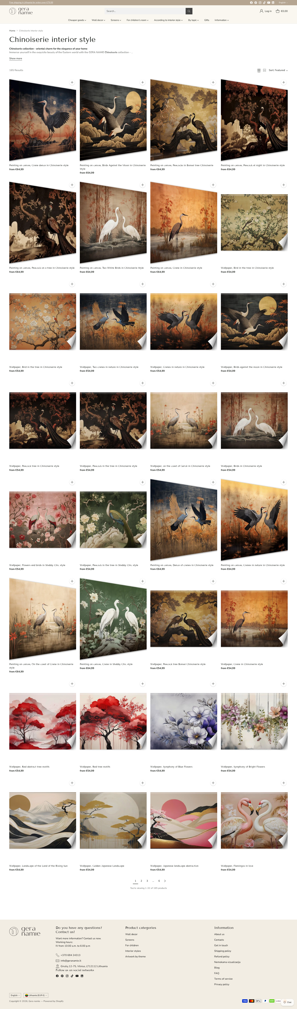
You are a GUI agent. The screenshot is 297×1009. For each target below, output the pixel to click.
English (282, 2)
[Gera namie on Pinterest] (255, 3)
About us (219, 934)
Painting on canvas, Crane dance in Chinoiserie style (39, 165)
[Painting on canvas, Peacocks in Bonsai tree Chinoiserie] (183, 120)
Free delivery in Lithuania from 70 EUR (26, 2)
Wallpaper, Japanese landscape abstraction (174, 866)
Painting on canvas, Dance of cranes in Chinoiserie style (181, 565)
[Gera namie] (20, 11)
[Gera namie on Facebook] (251, 3)
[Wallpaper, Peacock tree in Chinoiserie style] (42, 421)
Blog (217, 967)
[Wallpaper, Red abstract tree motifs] (42, 721)
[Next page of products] (164, 881)
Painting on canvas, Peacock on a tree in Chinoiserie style (42, 268)
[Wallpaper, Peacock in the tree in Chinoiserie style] (113, 421)
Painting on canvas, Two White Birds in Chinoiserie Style (112, 268)
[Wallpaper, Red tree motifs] (113, 721)
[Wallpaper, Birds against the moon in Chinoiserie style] (254, 322)
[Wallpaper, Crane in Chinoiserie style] (254, 619)
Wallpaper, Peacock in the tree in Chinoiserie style (108, 466)
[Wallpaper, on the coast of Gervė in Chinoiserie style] (183, 421)
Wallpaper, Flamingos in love (237, 866)
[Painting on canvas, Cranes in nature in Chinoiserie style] (254, 520)
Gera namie (34, 1001)
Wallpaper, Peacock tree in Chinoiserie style (34, 466)
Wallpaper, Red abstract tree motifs (29, 766)
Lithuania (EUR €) (37, 995)
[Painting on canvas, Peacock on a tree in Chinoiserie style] (42, 222)
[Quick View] (72, 89)
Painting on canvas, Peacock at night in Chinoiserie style (253, 165)
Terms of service (223, 979)
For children (132, 945)
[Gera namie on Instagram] (260, 3)
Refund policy (221, 956)
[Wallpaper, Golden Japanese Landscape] (113, 820)
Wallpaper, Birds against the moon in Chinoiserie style (251, 367)
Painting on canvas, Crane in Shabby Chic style (106, 664)
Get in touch (221, 945)
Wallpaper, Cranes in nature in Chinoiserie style (177, 367)
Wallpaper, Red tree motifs (95, 766)
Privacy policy (221, 984)
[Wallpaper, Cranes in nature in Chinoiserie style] (183, 322)
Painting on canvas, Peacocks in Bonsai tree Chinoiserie (181, 165)
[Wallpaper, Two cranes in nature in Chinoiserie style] (113, 322)
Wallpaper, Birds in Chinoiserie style (241, 466)
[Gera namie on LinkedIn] (273, 3)
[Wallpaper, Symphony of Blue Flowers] (183, 721)
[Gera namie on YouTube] (268, 3)
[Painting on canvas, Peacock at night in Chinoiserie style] (254, 120)
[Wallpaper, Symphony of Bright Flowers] (254, 721)
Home (12, 30)
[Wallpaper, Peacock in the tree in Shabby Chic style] (113, 520)
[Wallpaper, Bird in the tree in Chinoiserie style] (254, 222)
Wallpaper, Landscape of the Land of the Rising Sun (38, 866)
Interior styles (133, 951)
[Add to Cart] (72, 82)
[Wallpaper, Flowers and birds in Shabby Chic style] (42, 520)
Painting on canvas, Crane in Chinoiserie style (176, 268)
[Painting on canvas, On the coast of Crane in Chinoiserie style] (42, 619)
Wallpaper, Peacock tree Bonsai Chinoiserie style (178, 664)
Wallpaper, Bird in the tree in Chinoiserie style (247, 268)
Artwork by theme (135, 956)
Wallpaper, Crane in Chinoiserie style (242, 664)
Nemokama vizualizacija (227, 962)
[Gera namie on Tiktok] (264, 3)
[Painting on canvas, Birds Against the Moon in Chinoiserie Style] (113, 120)
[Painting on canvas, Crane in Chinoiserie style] (183, 222)
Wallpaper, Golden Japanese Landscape (102, 866)
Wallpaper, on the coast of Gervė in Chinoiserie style (180, 466)
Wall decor (131, 934)
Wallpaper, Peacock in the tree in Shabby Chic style (109, 565)
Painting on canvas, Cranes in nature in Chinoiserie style (253, 565)
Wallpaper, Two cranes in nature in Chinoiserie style (109, 367)
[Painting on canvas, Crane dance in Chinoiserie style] (42, 120)
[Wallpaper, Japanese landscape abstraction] (183, 820)
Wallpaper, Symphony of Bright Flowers (243, 766)
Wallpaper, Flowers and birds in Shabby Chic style (37, 565)
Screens (129, 940)
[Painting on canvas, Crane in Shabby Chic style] (113, 619)
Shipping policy (222, 951)
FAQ (216, 973)
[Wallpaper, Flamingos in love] (254, 820)
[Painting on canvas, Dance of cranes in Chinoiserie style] (183, 520)
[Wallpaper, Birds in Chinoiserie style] (254, 421)
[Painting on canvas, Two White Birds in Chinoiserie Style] (113, 222)
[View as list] (264, 70)
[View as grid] (259, 70)
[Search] (189, 11)
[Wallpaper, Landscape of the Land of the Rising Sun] (42, 820)
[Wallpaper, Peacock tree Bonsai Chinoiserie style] (183, 619)
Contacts (219, 940)
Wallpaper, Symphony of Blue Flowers (171, 766)
